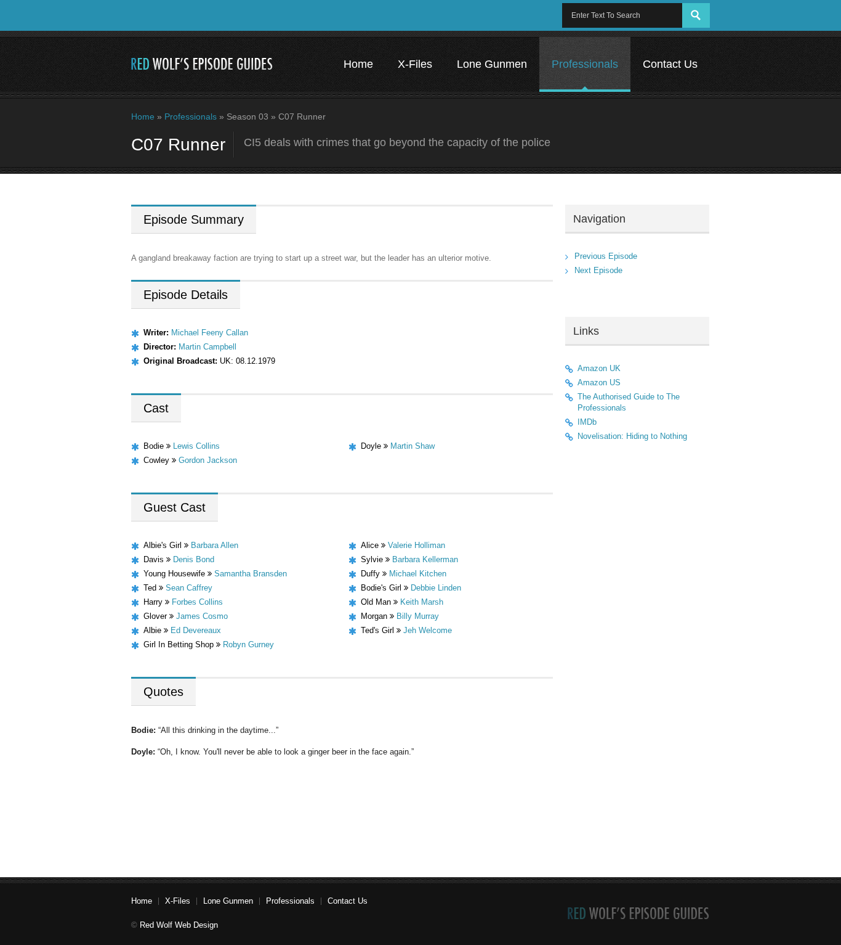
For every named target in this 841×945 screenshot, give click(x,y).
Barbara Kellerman (425, 559)
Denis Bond (193, 559)
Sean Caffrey (189, 587)
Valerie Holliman (416, 545)
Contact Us (670, 64)
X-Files (415, 64)
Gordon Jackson (208, 460)
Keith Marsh (421, 602)
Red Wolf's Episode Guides (202, 64)
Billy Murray (417, 616)
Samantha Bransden (250, 573)
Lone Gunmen (492, 64)
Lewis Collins (196, 446)
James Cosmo (202, 616)
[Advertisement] (637, 655)
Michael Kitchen (417, 573)
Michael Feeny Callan (209, 332)
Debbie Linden (436, 587)
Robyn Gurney (248, 644)
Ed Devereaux (196, 630)
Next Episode (598, 270)
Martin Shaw (412, 446)
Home (358, 64)
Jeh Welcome (427, 630)
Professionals (585, 64)
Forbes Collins (197, 602)
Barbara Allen (214, 545)
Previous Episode (605, 256)
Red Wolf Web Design (179, 925)
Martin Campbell (207, 346)
